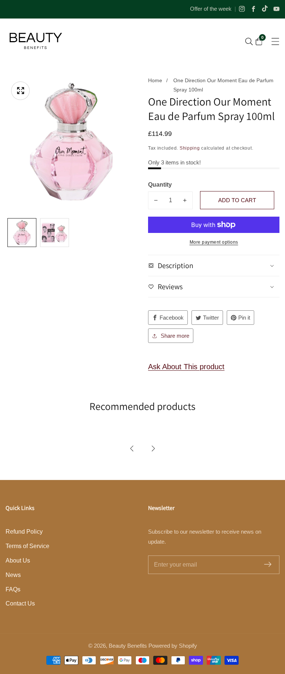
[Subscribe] (268, 564)
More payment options (214, 242)
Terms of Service (27, 546)
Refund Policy (24, 531)
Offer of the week (211, 9)
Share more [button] (175, 336)
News (13, 575)
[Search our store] (249, 41)
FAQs (13, 589)
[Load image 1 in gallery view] (21, 232)
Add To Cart (237, 200)
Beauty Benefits (128, 645)
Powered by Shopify (172, 645)
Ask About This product (186, 367)
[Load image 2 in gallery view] (54, 232)
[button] (131, 448)
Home (155, 80)
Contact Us (20, 603)
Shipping (190, 148)
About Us (18, 560)
